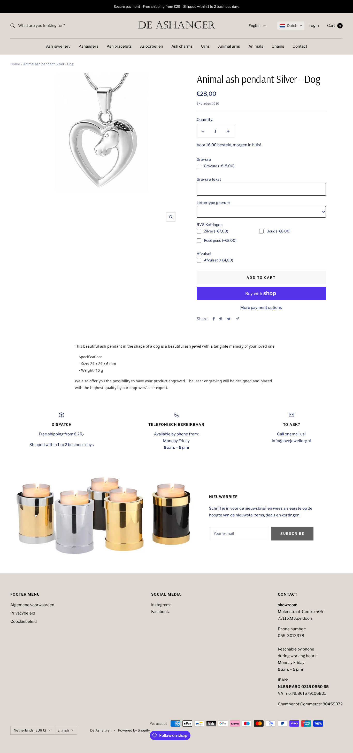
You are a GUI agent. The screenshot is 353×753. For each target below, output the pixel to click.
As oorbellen (151, 46)
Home (15, 64)
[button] (290, 25)
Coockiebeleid (23, 621)
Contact (300, 46)
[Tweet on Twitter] (229, 319)
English (254, 25)
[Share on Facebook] (214, 319)
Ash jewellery (58, 46)
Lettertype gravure (213, 202)
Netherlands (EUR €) (30, 730)
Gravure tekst (209, 179)
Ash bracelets (119, 46)
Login (314, 25)
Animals (255, 46)
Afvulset (204, 253)
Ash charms (182, 46)
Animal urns (229, 46)
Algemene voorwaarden (32, 605)
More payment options (261, 307)
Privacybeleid (22, 613)
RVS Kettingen (210, 224)
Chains (278, 46)
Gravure (204, 159)
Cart (334, 25)
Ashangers (88, 46)
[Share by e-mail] (237, 318)
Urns (205, 46)
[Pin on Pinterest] (220, 319)
